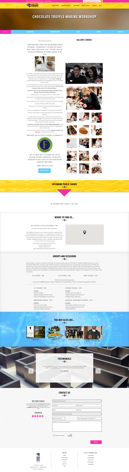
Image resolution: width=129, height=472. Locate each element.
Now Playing (64, 457)
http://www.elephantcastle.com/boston (44, 248)
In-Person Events (65, 5)
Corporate (64, 459)
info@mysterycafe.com (33, 407)
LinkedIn (91, 464)
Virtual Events (85, 5)
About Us (64, 464)
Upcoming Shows (55, 32)
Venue (78, 32)
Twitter (91, 459)
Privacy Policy (34, 467)
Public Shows (55, 5)
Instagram (91, 457)
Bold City (41, 469)
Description (30, 32)
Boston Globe (52, 88)
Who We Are (76, 5)
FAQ (64, 466)
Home (64, 455)
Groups (99, 32)
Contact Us (48, 1)
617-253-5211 (41, 404)
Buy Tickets (44, 171)
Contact (95, 5)
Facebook (91, 455)
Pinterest (91, 462)
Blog (100, 5)
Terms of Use (43, 467)
